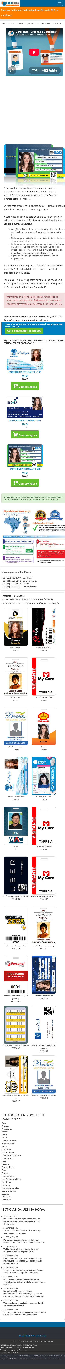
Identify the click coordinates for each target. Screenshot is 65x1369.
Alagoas (5, 1126)
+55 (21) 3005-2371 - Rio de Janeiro (19, 587)
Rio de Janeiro (9, 1176)
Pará (4, 1161)
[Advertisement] (32, 110)
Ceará (5, 1137)
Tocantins (6, 1199)
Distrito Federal (9, 1140)
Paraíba (5, 1164)
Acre (4, 1123)
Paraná (5, 1173)
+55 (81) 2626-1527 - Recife (15, 584)
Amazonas (7, 1129)
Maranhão (6, 1149)
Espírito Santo (8, 1143)
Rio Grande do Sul (10, 1188)
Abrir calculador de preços (24, 330)
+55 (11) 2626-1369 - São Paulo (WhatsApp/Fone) (32, 1341)
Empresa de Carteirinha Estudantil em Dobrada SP (43, 23)
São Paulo (6, 1196)
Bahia (4, 1135)
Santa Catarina (9, 1191)
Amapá (5, 1132)
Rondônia (6, 1182)
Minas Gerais (8, 1152)
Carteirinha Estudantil (15, 23)
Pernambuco (8, 1167)
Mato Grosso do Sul (11, 1155)
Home (3, 23)
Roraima (6, 1185)
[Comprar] (25, 359)
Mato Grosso (8, 1158)
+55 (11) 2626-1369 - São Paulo (17, 578)
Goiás (4, 1146)
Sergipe (5, 1194)
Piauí (4, 1170)
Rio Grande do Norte (12, 1179)
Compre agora (27, 386)
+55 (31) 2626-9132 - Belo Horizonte (19, 581)
